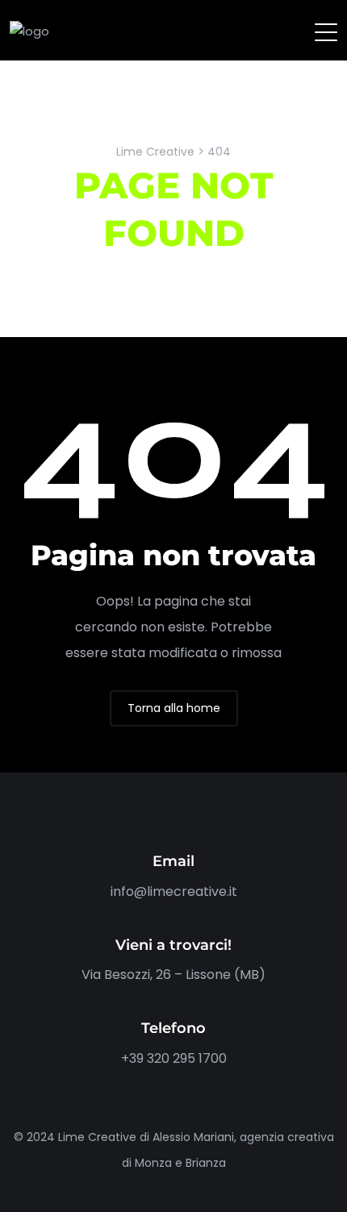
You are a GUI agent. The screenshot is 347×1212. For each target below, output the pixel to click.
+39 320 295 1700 (174, 1058)
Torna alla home (174, 708)
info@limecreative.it (174, 891)
